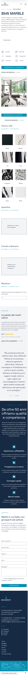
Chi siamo (4, 645)
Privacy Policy (12, 578)
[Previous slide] (11, 395)
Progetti (4, 649)
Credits (24, 669)
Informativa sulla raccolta (9, 673)
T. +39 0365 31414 (6, 618)
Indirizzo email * (5, 547)
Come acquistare (6, 654)
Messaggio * (4, 566)
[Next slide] (24, 92)
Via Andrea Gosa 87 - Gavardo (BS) (11, 610)
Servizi (3, 647)
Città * (2, 560)
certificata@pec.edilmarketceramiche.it (13, 622)
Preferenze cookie (15, 669)
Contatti (4, 652)
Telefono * (4, 554)
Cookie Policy (4, 669)
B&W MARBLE (17, 9)
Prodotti (9, 9)
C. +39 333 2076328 (19, 618)
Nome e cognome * (6, 541)
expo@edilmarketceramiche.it (10, 620)
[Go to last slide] (4, 92)
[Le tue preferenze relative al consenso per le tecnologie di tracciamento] (25, 672)
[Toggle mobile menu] (25, 4)
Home (3, 9)
